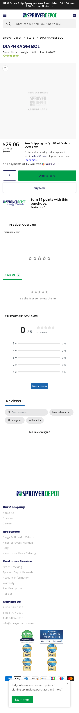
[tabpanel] (39, 440)
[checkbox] (35, 420)
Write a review (39, 386)
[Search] (8, 23)
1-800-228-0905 (13, 607)
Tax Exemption (12, 588)
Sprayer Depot (12, 37)
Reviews (8, 518)
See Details (37, 207)
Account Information (16, 577)
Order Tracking (12, 567)
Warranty (9, 583)
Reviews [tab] (10, 274)
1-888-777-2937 (13, 612)
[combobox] (39, 24)
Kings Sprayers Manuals (18, 542)
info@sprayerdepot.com (18, 623)
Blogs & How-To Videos (18, 537)
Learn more (31, 160)
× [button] (68, 683)
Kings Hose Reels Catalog (19, 553)
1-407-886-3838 (13, 618)
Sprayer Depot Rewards (18, 572)
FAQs (6, 548)
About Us (9, 513)
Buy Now (39, 188)
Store (31, 37)
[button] (5, 15)
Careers (8, 523)
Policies (8, 593)
